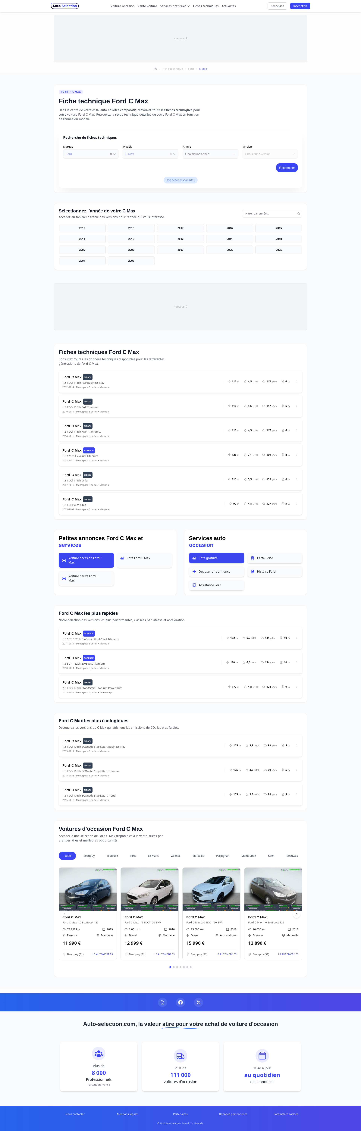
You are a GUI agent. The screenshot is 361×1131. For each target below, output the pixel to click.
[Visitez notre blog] (162, 1002)
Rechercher (287, 168)
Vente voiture (147, 6)
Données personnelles (233, 1114)
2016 (230, 228)
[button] (111, 154)
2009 (82, 249)
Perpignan (222, 855)
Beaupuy (89, 855)
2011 (230, 238)
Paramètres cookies (286, 1114)
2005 (279, 249)
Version (247, 146)
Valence (175, 855)
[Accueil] (155, 68)
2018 (131, 228)
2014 (82, 238)
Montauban (248, 855)
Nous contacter (75, 1114)
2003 (131, 260)
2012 (180, 238)
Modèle (127, 146)
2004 (82, 260)
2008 (131, 249)
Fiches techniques (206, 6)
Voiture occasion (123, 6)
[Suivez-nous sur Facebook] (180, 1002)
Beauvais (292, 855)
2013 (131, 238)
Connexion (277, 6)
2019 (82, 228)
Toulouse (112, 855)
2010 (279, 238)
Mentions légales (128, 1114)
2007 (180, 249)
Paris (133, 855)
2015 (279, 228)
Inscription (300, 6)
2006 (230, 249)
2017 (180, 228)
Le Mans (153, 855)
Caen (271, 855)
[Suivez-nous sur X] (198, 1002)
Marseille (198, 855)
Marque (68, 146)
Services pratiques (173, 6)
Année (187, 146)
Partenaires (180, 1114)
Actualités (229, 6)
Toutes (67, 855)
